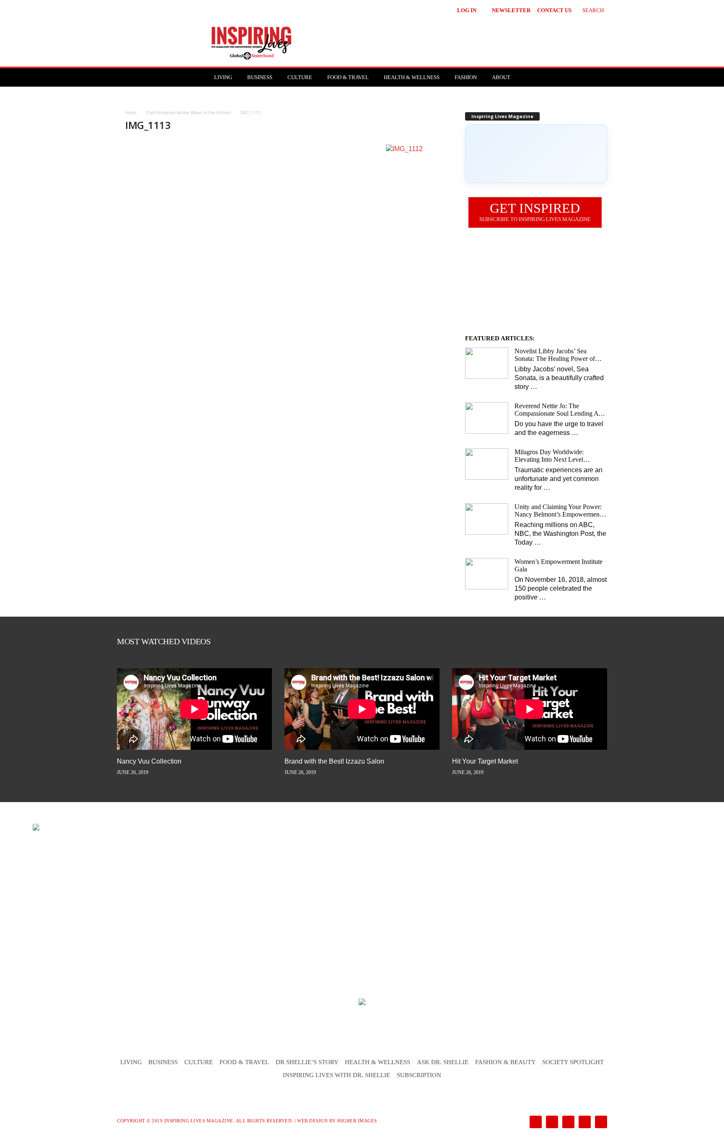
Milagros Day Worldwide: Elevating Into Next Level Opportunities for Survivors (551, 455)
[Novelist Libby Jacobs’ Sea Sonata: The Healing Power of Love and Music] (486, 363)
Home (131, 113)
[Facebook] (535, 1122)
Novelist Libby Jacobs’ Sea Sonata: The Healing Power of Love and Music (555, 355)
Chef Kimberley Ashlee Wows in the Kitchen (188, 113)
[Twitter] (584, 1122)
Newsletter (511, 10)
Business (259, 77)
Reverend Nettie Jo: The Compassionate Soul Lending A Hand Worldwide (556, 409)
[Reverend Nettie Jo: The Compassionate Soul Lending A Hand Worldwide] (486, 418)
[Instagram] (551, 1122)
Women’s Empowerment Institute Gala (558, 565)
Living (223, 77)
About (501, 77)
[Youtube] (599, 1122)
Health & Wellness (412, 77)
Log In (466, 10)
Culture (299, 77)
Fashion (466, 77)
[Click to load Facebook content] (536, 153)
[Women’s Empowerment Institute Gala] (486, 573)
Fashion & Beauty (505, 1062)
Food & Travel (348, 77)
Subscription (419, 1075)
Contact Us (554, 10)
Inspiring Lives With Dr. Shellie (336, 1075)
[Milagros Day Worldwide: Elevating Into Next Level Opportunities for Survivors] (486, 464)
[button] (587, 9)
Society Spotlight (573, 1062)
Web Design (312, 1120)
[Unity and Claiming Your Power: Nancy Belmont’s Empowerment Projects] (486, 519)
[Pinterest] (567, 1122)
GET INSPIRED (535, 211)
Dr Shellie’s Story (307, 1062)
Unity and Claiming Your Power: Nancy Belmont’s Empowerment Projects (558, 510)
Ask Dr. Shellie (442, 1062)
